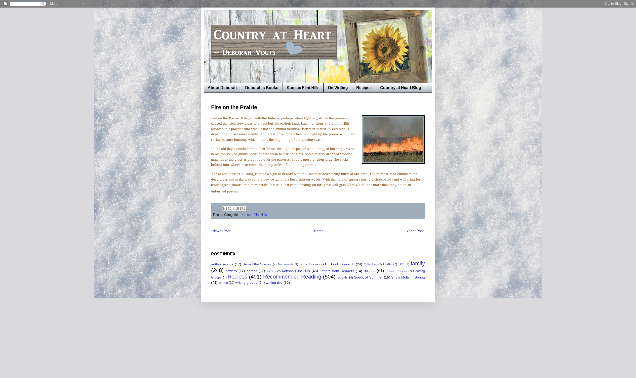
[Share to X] (234, 208)
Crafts (387, 264)
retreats (342, 277)
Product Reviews (396, 271)
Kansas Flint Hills (303, 88)
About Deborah (222, 88)
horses (251, 271)
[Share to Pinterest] (243, 208)
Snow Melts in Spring (408, 277)
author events (222, 264)
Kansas (271, 271)
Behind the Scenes (257, 264)
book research (342, 264)
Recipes (364, 88)
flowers (231, 271)
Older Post (415, 231)
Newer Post (221, 231)
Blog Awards (285, 264)
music (369, 270)
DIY (401, 264)
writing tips (274, 282)
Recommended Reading (292, 277)
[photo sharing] (393, 162)
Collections (370, 264)
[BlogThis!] (229, 208)
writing (223, 282)
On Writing (338, 88)
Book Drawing (310, 264)
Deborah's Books (261, 88)
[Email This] (224, 208)
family (418, 263)
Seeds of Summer (368, 277)
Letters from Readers (336, 271)
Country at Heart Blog (400, 88)
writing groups (246, 282)
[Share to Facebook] (239, 208)
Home (318, 231)
